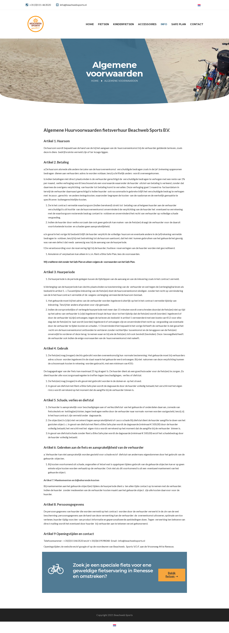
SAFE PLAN (178, 24)
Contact (196, 24)
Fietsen (103, 24)
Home (90, 24)
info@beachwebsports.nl (73, 4)
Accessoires (147, 24)
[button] (171, 575)
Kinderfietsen (123, 24)
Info (164, 24)
